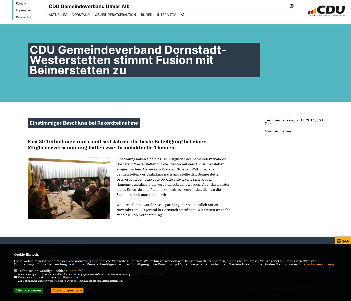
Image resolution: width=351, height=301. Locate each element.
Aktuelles (58, 14)
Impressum (23, 10)
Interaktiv (166, 14)
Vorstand (81, 14)
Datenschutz (24, 17)
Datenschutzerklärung (316, 264)
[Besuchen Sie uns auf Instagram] (291, 6)
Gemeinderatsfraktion (115, 14)
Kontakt (21, 3)
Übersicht (74, 271)
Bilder (146, 14)
